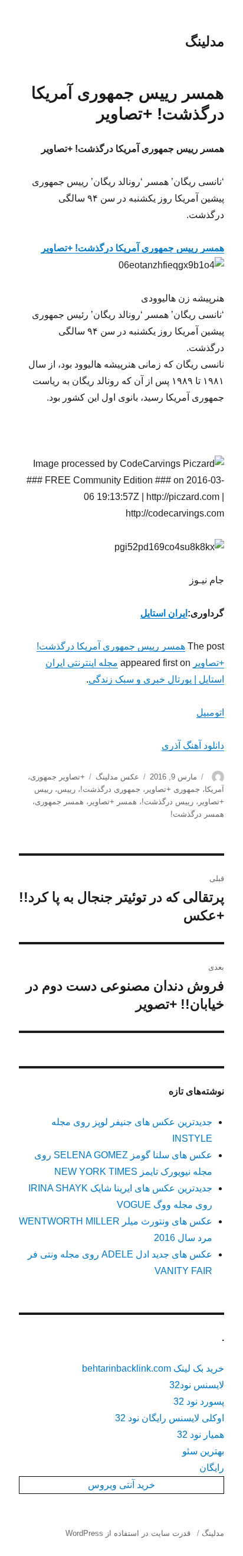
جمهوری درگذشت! (110, 789)
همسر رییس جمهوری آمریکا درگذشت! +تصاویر (132, 248)
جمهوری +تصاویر (172, 789)
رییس (66, 789)
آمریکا (214, 789)
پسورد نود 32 (198, 1401)
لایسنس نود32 (196, 1385)
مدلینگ (204, 41)
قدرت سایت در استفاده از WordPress (128, 1533)
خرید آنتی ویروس (121, 1485)
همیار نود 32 (200, 1435)
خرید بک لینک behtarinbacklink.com (153, 1368)
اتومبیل (210, 712)
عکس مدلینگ (117, 776)
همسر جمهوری (59, 801)
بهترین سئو (203, 1451)
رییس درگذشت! (167, 801)
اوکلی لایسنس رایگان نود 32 (169, 1418)
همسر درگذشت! (197, 814)
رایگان (211, 1468)
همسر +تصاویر (112, 801)
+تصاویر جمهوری (57, 776)
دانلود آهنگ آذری (193, 745)
